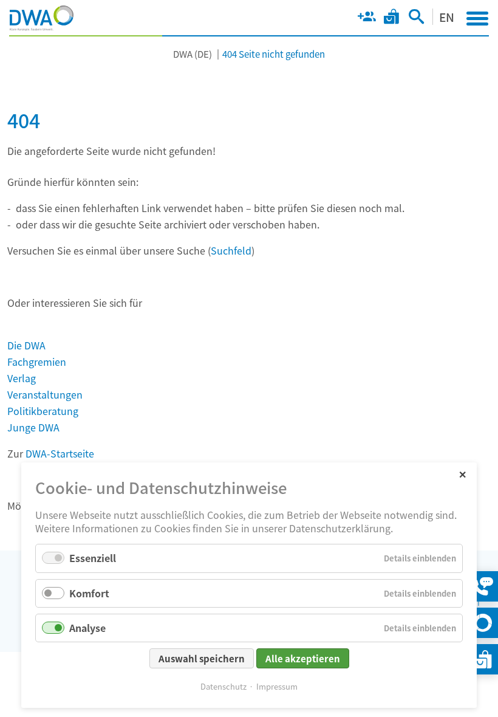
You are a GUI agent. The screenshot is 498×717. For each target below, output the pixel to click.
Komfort (89, 593)
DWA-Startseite (60, 453)
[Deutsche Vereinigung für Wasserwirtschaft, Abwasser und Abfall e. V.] (41, 18)
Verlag (21, 378)
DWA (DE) (192, 53)
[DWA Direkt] (483, 623)
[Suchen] (416, 19)
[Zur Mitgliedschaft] (366, 19)
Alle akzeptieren (302, 658)
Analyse (87, 627)
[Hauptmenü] (477, 18)
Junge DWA (33, 427)
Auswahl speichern (202, 658)
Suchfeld (231, 250)
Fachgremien (36, 361)
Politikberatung (42, 410)
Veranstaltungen (45, 394)
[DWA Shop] (391, 19)
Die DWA (26, 345)
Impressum (277, 686)
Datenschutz (223, 686)
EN (446, 17)
